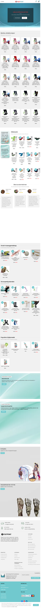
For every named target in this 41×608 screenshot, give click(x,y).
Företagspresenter (3, 557)
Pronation (16, 555)
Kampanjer (30, 537)
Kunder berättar (3, 595)
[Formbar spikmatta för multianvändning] (5, 253)
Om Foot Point (3, 594)
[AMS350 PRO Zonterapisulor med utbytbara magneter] (14, 170)
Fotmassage (30, 559)
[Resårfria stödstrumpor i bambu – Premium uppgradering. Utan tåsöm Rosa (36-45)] (25, 58)
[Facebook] (22, 601)
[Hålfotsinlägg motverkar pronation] (36, 345)
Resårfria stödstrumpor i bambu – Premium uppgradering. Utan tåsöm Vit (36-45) (25, 82)
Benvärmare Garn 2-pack (5, 294)
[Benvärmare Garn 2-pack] (5, 289)
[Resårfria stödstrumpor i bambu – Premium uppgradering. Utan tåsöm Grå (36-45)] (15, 76)
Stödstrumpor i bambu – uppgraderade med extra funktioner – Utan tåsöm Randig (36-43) (36, 119)
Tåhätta (25, 349)
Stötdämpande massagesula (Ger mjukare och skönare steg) (21, 160)
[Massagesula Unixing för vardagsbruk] (37, 154)
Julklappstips (3, 559)
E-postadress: (37, 573)
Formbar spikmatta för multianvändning (5, 258)
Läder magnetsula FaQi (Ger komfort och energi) (22, 175)
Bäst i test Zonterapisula (32, 545)
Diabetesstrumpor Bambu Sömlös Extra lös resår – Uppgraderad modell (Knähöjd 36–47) (36, 311)
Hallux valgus (16, 559)
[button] (40, 199)
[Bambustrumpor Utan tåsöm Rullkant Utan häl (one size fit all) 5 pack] (5, 322)
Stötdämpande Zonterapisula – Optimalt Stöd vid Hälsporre (14, 144)
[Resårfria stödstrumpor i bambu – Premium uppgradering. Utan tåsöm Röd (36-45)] (15, 58)
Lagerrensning (30, 539)
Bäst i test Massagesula (31, 547)
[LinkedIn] (26, 601)
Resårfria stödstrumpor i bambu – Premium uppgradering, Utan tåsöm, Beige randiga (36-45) (5, 65)
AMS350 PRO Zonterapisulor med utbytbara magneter (14, 175)
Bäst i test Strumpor (31, 549)
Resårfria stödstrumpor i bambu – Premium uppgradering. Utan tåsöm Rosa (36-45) (25, 64)
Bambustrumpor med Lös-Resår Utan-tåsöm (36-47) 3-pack (15, 328)
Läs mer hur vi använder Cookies (12, 606)
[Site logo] (19, 1)
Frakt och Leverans (24, 585)
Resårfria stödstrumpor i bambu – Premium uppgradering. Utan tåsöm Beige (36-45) (5, 82)
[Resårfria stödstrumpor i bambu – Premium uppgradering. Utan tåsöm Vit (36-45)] (25, 76)
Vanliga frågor (3, 589)
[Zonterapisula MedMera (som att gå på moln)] (29, 138)
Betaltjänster (23, 587)
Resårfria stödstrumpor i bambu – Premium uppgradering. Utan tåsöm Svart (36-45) (36, 82)
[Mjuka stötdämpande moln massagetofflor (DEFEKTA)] (15, 253)
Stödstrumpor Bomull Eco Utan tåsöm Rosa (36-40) (25, 294)
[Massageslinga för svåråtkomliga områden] (36, 253)
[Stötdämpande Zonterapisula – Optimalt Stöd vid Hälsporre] (14, 138)
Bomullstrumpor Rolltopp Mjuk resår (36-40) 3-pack (15, 294)
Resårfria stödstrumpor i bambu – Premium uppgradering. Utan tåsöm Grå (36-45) (15, 82)
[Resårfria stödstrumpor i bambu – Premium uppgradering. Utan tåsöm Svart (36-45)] (36, 76)
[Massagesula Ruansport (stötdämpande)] (37, 170)
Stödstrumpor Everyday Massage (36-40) (5, 309)
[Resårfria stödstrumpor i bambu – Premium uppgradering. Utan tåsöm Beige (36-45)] (5, 76)
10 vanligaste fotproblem (32, 562)
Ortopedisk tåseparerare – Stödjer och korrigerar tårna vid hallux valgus (5, 351)
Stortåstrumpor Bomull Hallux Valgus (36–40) (15, 309)
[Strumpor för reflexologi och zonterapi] (5, 269)
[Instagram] (24, 601)
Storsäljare (29, 535)
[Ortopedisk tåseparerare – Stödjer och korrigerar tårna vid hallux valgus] (5, 345)
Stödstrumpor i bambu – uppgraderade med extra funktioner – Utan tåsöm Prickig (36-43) (25, 119)
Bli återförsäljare (3, 597)
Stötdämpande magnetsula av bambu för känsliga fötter (21, 143)
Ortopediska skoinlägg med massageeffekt (37, 143)
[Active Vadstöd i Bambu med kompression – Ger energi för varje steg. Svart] (25, 93)
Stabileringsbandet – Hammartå (15, 350)
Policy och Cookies (24, 589)
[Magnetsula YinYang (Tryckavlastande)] (29, 170)
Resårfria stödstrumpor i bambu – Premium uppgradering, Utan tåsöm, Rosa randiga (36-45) (15, 47)
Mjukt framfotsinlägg (5, 366)
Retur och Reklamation (5, 587)
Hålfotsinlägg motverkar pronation (36, 350)
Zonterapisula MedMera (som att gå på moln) (29, 143)
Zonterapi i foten (30, 555)
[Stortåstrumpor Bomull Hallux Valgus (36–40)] (15, 304)
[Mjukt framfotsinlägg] (5, 361)
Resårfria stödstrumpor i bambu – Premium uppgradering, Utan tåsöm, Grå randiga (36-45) (36, 47)
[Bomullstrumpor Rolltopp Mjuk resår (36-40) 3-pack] (15, 289)
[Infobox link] (27, 523)
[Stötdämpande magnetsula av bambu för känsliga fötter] (22, 138)
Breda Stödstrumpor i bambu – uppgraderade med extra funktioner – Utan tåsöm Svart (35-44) (36, 100)
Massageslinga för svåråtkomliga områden (35, 258)
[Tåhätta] (25, 345)
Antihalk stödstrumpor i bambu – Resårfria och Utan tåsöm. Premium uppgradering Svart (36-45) (5, 100)
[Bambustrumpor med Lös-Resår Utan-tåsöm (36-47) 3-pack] (15, 322)
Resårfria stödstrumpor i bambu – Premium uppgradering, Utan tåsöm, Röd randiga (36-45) (5, 47)
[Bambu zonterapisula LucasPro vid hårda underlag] (29, 154)
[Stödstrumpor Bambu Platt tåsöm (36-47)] (36, 289)
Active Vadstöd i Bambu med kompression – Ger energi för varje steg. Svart (25, 99)
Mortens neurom (17, 557)
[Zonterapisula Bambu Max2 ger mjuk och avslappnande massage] (14, 154)
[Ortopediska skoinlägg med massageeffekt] (37, 138)
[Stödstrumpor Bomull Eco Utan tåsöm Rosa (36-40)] (25, 289)
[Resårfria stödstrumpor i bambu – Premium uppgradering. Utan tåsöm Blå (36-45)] (36, 58)
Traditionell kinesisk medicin (32, 554)
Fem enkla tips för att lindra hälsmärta (34, 564)
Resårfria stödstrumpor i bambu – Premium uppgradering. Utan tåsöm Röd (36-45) (15, 64)
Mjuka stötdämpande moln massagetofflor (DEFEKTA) (15, 259)
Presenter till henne (4, 554)
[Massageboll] (25, 253)
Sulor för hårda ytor (17, 565)
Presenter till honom (4, 555)
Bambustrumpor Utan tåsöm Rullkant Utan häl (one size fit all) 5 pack (5, 328)
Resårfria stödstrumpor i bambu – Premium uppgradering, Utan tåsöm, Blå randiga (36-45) (25, 47)
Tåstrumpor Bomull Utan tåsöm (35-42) (25, 309)
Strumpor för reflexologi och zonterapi (5, 274)
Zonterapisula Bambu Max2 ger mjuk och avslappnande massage (14, 159)
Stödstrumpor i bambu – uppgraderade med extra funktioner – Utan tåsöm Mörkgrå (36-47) (15, 119)
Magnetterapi (30, 557)
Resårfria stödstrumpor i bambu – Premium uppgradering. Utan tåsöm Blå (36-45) (36, 64)
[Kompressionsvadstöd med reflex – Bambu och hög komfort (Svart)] (15, 93)
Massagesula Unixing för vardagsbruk (37, 158)
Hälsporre (16, 554)
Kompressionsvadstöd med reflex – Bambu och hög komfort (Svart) (15, 99)
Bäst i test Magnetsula (31, 544)
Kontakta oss (3, 585)
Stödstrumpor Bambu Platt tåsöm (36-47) (35, 294)
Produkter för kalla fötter (18, 566)
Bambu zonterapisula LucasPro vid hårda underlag (29, 159)
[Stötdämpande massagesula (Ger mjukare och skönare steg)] (22, 154)
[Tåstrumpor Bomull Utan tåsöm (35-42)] (25, 304)
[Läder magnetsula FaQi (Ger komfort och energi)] (22, 170)
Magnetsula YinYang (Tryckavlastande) (29, 175)
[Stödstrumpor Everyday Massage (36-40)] (5, 304)
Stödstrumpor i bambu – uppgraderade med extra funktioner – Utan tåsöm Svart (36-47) (5, 119)
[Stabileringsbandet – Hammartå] (15, 345)
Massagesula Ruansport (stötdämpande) (37, 175)
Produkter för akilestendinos (18, 568)
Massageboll (25, 257)
